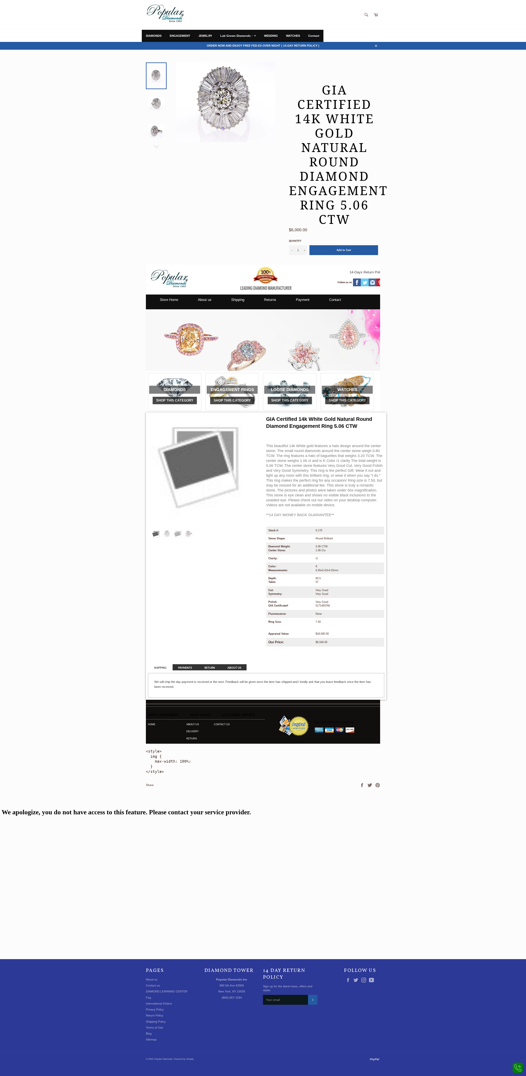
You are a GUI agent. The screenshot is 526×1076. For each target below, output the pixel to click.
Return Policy (154, 1015)
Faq (148, 997)
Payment (302, 300)
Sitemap (151, 1039)
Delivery (192, 731)
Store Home (169, 300)
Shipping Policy (156, 1021)
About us (204, 300)
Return (191, 738)
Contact (313, 35)
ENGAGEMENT (180, 35)
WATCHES (293, 35)
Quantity (295, 240)
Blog (149, 1033)
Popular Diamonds (163, 1059)
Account (375, 35)
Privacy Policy (155, 1009)
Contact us (222, 724)
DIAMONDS (153, 35)
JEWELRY (205, 35)
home (151, 724)
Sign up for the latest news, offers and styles (287, 988)
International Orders (159, 1003)
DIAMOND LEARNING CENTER (166, 991)
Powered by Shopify (184, 1059)
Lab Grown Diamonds (235, 35)
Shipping (237, 300)
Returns (270, 300)
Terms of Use (154, 1027)
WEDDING (271, 35)
